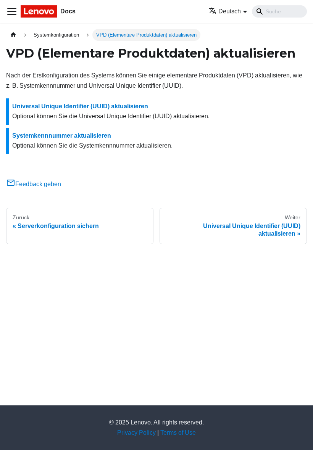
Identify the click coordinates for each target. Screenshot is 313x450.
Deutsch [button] (229, 11)
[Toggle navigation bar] (12, 11)
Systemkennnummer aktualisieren (61, 135)
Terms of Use (178, 432)
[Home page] (13, 35)
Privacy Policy (136, 432)
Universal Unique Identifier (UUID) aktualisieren (80, 106)
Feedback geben (38, 184)
